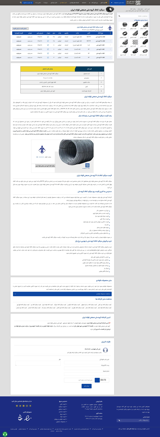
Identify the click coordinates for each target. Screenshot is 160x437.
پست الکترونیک (105, 365)
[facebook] (17, 406)
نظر (60, 359)
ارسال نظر (86, 386)
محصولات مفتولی (61, 422)
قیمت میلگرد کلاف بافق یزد (78, 308)
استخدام (52, 431)
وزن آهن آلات (94, 3)
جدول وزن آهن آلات (33, 429)
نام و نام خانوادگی (104, 359)
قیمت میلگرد (62, 407)
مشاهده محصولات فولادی (103, 294)
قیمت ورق (63, 414)
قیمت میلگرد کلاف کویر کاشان (63, 308)
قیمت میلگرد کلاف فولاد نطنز (104, 308)
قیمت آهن (103, 3)
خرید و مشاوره (27, 3)
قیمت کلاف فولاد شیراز (47, 305)
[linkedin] (23, 406)
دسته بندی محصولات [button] (119, 3)
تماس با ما (38, 3)
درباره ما (46, 3)
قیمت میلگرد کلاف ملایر (91, 308)
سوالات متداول (59, 431)
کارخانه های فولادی (74, 3)
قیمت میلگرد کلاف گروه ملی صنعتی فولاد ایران (137, 11)
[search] (20, 3)
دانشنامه (84, 3)
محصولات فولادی (22, 429)
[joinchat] (30, 406)
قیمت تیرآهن (62, 409)
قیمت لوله (63, 417)
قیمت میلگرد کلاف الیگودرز (74, 305)
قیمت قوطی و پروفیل (60, 419)
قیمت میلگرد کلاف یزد (36, 305)
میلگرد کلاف (133, 9)
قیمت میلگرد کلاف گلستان (34, 308)
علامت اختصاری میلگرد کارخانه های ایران (63, 429)
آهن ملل (129, 429)
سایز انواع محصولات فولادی (46, 429)
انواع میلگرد (140, 9)
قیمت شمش (62, 412)
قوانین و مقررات (13, 429)
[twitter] (20, 406)
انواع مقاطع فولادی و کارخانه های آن (81, 429)
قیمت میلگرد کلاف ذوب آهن (104, 305)
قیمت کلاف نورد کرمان (21, 308)
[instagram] (27, 406)
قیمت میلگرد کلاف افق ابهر (23, 305)
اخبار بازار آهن (54, 3)
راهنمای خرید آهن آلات (96, 429)
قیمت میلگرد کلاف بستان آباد (48, 308)
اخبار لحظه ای (63, 3)
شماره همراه (106, 371)
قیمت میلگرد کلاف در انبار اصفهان (89, 305)
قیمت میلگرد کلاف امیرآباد (60, 305)
